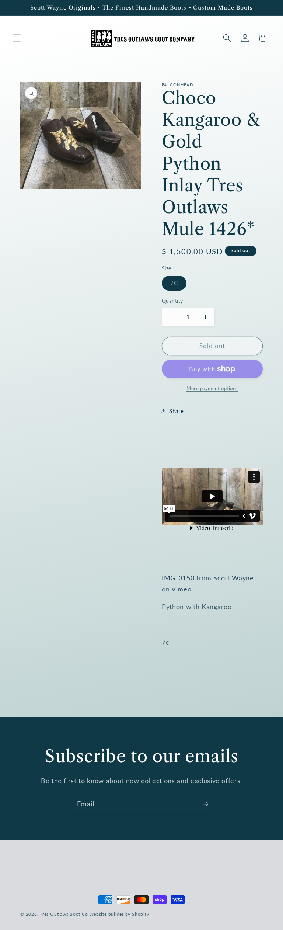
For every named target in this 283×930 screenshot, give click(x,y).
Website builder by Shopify (119, 914)
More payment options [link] (212, 388)
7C (178, 284)
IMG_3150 (178, 578)
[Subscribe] (205, 804)
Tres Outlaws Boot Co (64, 914)
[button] (17, 38)
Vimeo (181, 589)
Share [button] (176, 410)
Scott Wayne (233, 578)
